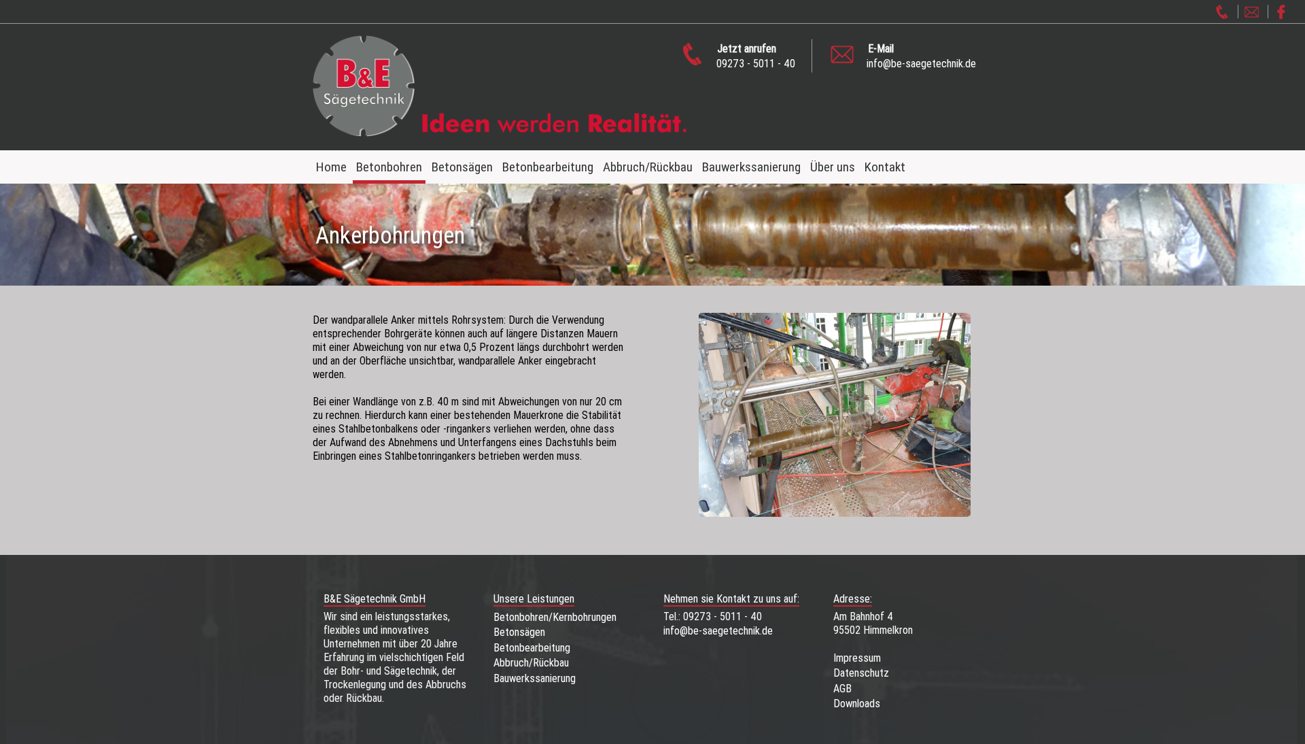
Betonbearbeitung (547, 166)
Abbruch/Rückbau (648, 166)
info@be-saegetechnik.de (921, 55)
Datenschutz (861, 672)
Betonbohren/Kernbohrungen (554, 617)
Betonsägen (462, 166)
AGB (842, 688)
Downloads (856, 703)
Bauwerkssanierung (751, 166)
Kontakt (885, 166)
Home (331, 166)
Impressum (857, 657)
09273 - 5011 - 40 (755, 55)
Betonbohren (389, 166)
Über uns (832, 166)
